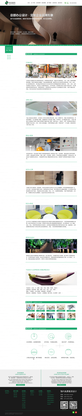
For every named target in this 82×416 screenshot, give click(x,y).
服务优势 (9, 58)
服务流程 (9, 57)
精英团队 (44, 2)
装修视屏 (49, 404)
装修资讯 (54, 2)
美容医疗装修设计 (50, 400)
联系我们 (60, 2)
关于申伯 (33, 2)
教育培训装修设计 (50, 398)
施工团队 (40, 394)
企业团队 (40, 390)
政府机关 (23, 404)
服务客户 (32, 390)
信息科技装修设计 (50, 394)
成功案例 (24, 390)
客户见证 (32, 394)
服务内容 (9, 55)
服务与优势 (15, 390)
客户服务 (49, 2)
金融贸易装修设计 (50, 396)
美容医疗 (23, 398)
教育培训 (23, 400)
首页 (29, 2)
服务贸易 (23, 394)
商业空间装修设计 (50, 402)
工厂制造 (23, 402)
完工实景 (23, 407)
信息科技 (23, 396)
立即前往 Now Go (20, 384)
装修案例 (38, 2)
